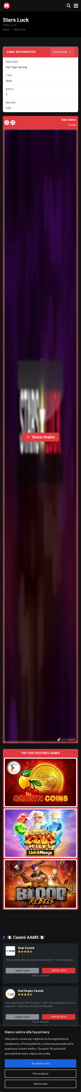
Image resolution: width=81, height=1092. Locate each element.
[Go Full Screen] (12, 122)
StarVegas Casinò (31, 991)
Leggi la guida (22, 970)
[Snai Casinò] (10, 954)
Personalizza (40, 1073)
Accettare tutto (40, 1063)
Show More (60, 52)
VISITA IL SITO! (58, 970)
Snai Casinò (26, 948)
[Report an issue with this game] (6, 122)
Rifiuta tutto (41, 1083)
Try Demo (40, 782)
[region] (40, 1059)
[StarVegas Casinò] (10, 997)
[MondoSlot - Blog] (6, 5)
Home (6, 29)
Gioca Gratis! (43, 437)
